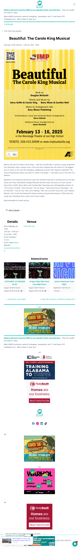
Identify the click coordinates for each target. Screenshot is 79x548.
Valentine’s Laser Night (17, 299)
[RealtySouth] (39, 392)
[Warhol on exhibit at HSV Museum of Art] (39, 481)
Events (6, 240)
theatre (16, 242)
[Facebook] (33, 423)
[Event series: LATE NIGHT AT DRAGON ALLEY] (21, 291)
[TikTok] (45, 423)
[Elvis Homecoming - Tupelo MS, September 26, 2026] (39, 321)
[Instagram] (37, 423)
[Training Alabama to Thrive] (39, 366)
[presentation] (15, 270)
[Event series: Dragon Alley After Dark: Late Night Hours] (45, 291)
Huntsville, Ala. (29, 226)
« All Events (8, 24)
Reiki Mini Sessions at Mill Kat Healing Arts (58, 299)
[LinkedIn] (41, 423)
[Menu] (74, 4)
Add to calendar (14, 210)
